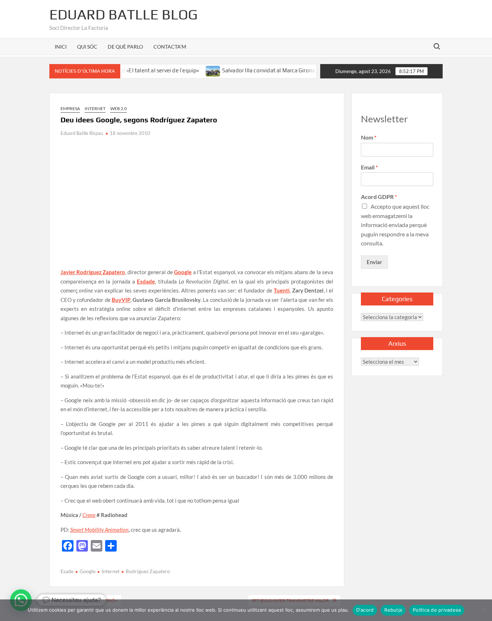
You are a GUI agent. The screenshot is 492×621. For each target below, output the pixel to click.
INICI (61, 47)
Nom (368, 137)
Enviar (374, 262)
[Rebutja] (483, 610)
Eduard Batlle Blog (123, 14)
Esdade (146, 281)
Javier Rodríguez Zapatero (93, 272)
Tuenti (282, 290)
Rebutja (393, 610)
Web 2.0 (118, 108)
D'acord (365, 610)
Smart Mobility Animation (99, 529)
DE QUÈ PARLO (125, 47)
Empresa (70, 108)
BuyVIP (121, 299)
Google (183, 272)
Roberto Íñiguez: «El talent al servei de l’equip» (131, 70)
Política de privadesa (437, 610)
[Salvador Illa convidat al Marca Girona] (203, 70)
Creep (88, 515)
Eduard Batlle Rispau (82, 133)
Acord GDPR (379, 196)
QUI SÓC (87, 47)
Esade (67, 571)
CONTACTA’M (169, 47)
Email (369, 167)
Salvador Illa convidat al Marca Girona (258, 70)
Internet (95, 108)
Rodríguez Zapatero (148, 571)
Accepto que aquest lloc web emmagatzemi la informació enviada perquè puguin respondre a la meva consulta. (395, 224)
